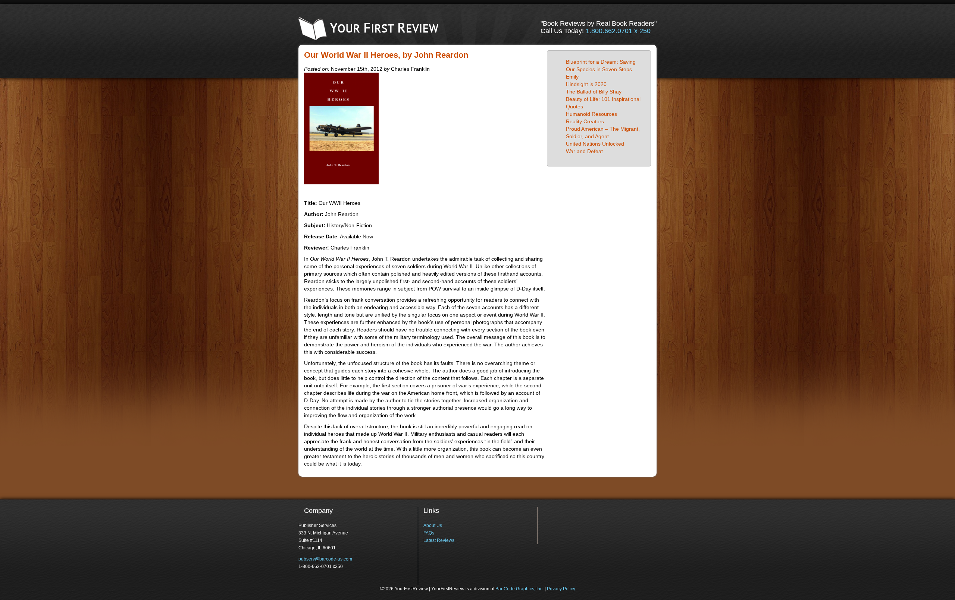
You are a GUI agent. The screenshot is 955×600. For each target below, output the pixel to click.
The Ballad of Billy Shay (593, 92)
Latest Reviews (438, 540)
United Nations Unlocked (595, 144)
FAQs (428, 533)
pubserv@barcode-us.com (325, 559)
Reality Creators (585, 121)
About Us (432, 525)
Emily (572, 77)
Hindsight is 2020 (586, 84)
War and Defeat (584, 151)
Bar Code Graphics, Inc (518, 588)
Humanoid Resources (591, 114)
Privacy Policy (561, 588)
